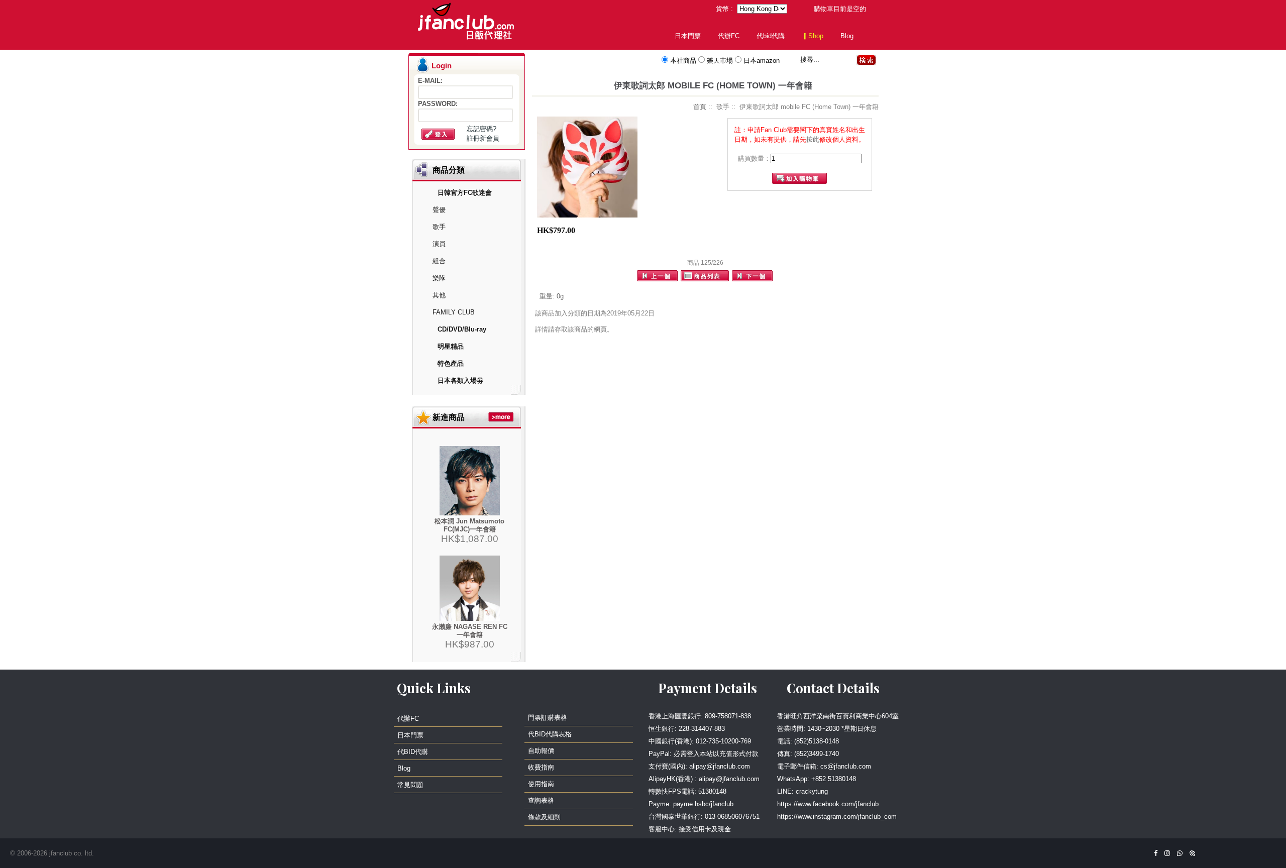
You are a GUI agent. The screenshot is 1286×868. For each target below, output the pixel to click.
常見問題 (410, 785)
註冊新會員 (483, 138)
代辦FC (728, 36)
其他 (439, 295)
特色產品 (451, 363)
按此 (812, 139)
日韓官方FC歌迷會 (465, 192)
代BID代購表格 (550, 734)
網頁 (600, 329)
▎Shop (812, 36)
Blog (846, 36)
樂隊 (439, 278)
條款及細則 (544, 817)
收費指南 (541, 767)
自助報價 (541, 750)
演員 (439, 244)
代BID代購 (412, 751)
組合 (439, 261)
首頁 (699, 107)
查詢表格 (541, 800)
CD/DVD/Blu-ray (462, 329)
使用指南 (541, 784)
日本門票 (688, 36)
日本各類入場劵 (460, 380)
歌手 (439, 227)
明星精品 (451, 346)
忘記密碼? (481, 129)
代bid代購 (771, 36)
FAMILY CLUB (454, 312)
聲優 (439, 209)
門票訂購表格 (547, 717)
